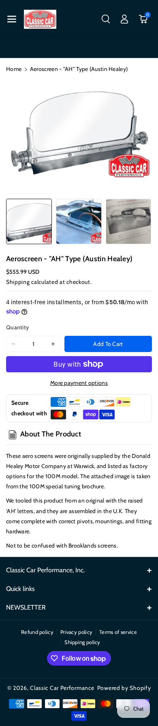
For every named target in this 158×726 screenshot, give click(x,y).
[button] (12, 19)
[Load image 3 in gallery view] (129, 222)
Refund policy (37, 632)
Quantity (17, 327)
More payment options (79, 383)
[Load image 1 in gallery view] (29, 222)
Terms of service (118, 632)
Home (13, 69)
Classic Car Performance (62, 688)
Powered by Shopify (124, 688)
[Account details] (124, 19)
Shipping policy (82, 642)
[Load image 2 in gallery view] (79, 222)
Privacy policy (76, 632)
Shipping (18, 282)
